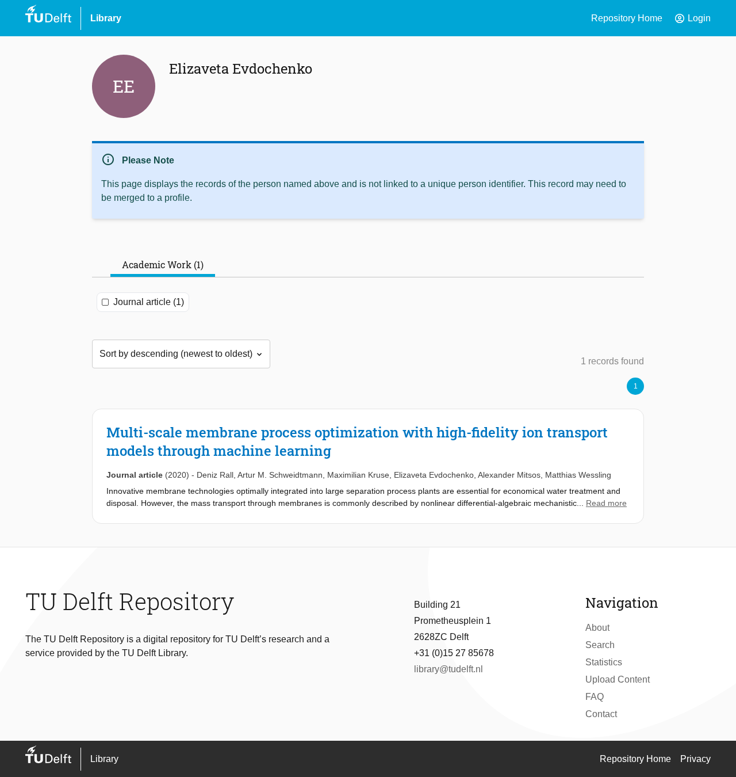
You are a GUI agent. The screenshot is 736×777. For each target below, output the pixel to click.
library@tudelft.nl (448, 669)
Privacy (695, 759)
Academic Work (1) (163, 264)
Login (692, 18)
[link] (368, 466)
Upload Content (617, 679)
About (597, 628)
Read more (606, 503)
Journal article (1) (148, 302)
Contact (601, 714)
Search (600, 645)
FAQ (594, 697)
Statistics (603, 662)
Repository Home (626, 18)
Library (105, 18)
